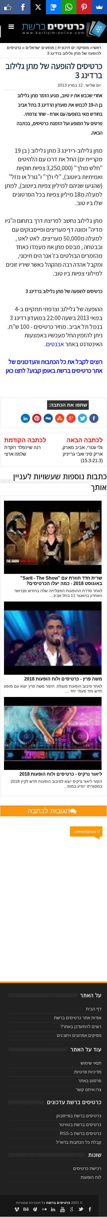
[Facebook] (23, 7)
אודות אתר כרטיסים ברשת (77, 1017)
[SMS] (53, 7)
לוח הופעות (91, 1177)
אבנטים (55, 344)
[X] (38, 7)
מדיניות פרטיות (87, 1071)
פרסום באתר (89, 1080)
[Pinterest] (84, 7)
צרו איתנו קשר (88, 1089)
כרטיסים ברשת (58, 1203)
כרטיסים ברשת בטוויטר (80, 1124)
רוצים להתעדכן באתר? (80, 1026)
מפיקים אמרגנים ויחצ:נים (79, 1035)
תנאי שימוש (90, 1063)
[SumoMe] (99, 7)
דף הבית (93, 1008)
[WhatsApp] (68, 7)
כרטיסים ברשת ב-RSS (80, 1133)
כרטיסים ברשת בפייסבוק (78, 1115)
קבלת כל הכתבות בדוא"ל (78, 1142)
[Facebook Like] (7, 7)
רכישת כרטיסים (87, 1168)
